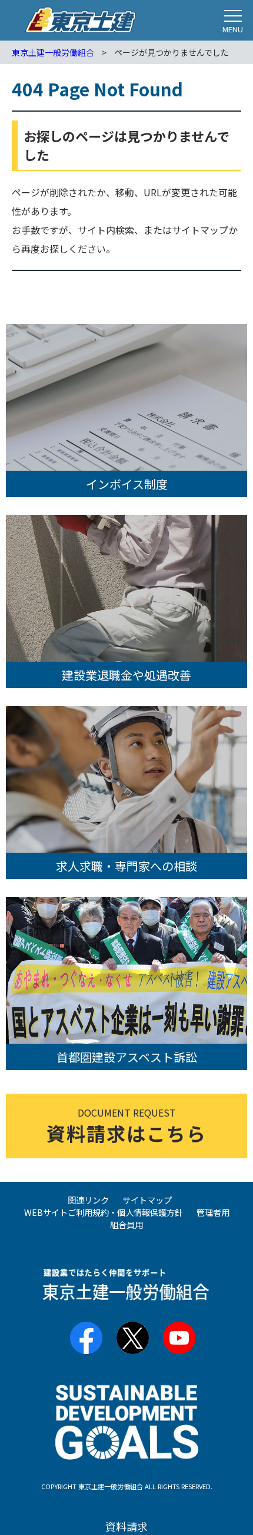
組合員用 (126, 1224)
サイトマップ (147, 1200)
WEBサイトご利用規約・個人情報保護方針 (103, 1212)
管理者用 (213, 1212)
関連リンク (88, 1200)
